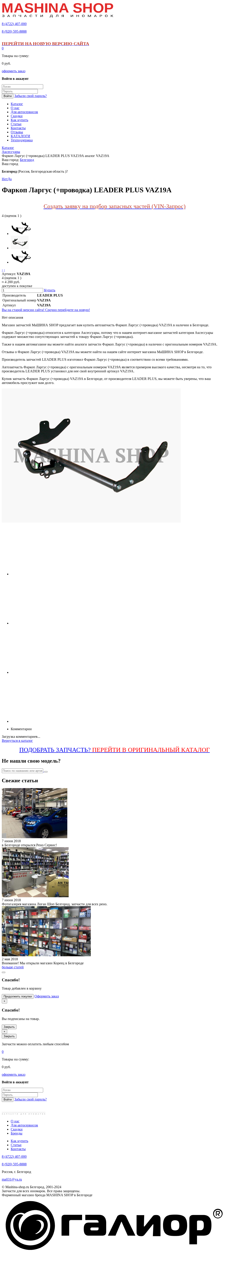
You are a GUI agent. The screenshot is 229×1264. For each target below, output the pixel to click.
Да (10, 179)
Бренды (16, 1133)
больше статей (13, 967)
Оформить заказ (46, 996)
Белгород (27, 160)
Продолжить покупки (18, 996)
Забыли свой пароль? (30, 96)
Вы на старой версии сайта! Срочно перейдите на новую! (46, 310)
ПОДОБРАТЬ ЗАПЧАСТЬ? (114, 749)
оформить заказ (13, 71)
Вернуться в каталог (17, 740)
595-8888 (14, 31)
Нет (5, 179)
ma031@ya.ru (12, 1179)
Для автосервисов (24, 1125)
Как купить (19, 1141)
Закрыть (9, 1027)
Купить (49, 290)
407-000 (14, 24)
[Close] (3, 972)
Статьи (16, 1145)
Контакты (18, 1149)
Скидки (17, 1129)
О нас (15, 1121)
